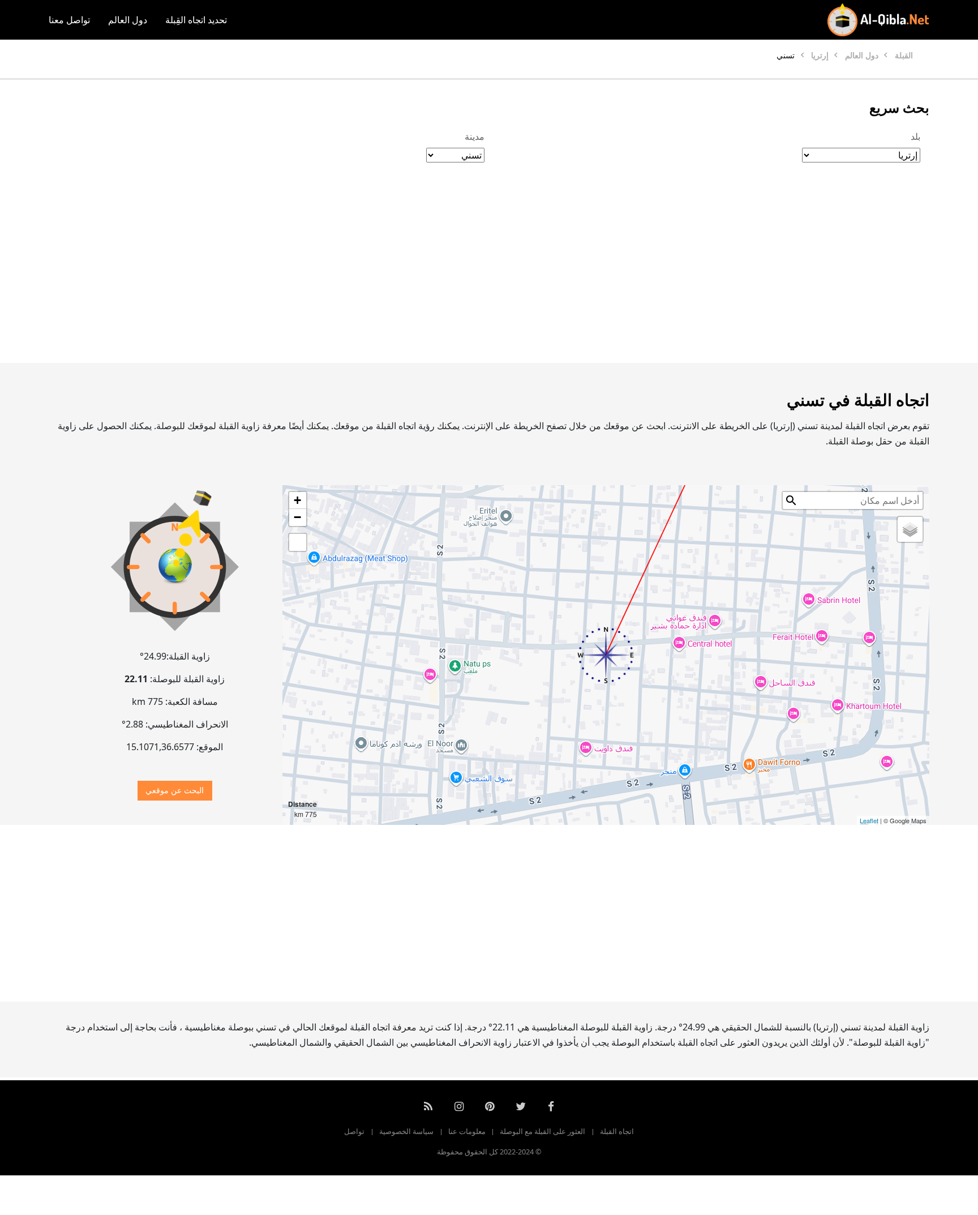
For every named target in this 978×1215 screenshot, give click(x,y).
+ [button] (297, 500)
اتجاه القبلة (617, 1131)
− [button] (297, 517)
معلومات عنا (467, 1131)
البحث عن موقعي (174, 790)
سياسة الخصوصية (406, 1131)
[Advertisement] (516, 274)
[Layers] (910, 529)
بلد (915, 136)
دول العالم (127, 20)
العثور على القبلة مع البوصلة (542, 1131)
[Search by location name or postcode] (791, 500)
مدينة (474, 136)
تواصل (354, 1131)
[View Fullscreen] (297, 542)
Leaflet (869, 820)
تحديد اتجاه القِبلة (196, 20)
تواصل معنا (69, 20)
